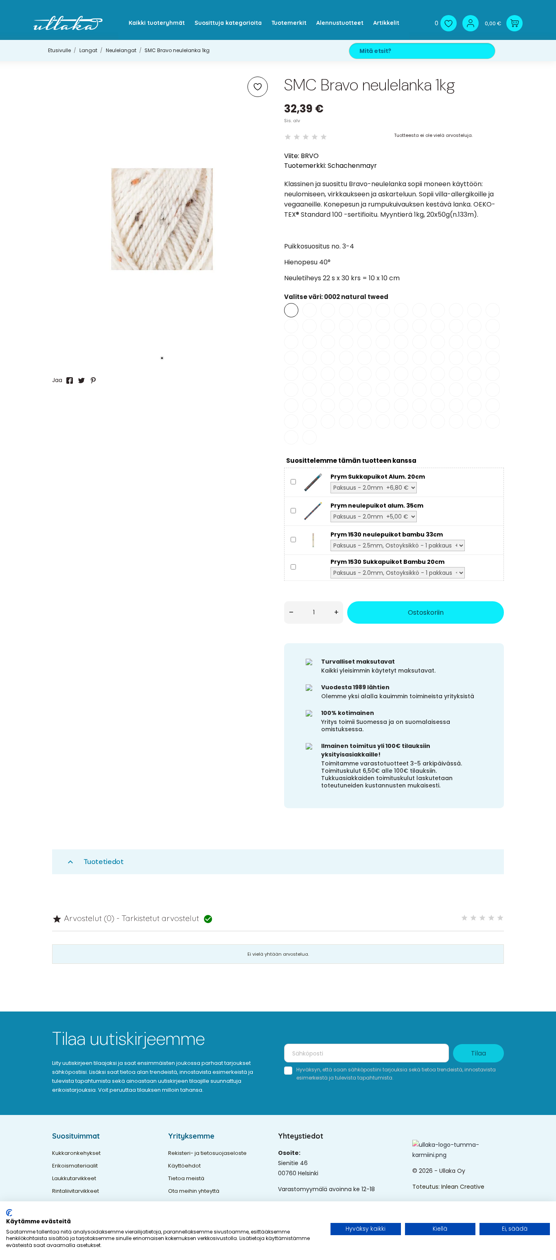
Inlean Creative (462, 1187)
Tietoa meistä (186, 1178)
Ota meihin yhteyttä (193, 1191)
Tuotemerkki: (305, 165)
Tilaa (478, 1053)
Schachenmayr (352, 165)
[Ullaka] (68, 23)
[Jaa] (69, 380)
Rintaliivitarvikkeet (75, 1191)
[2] (296, 137)
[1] (287, 137)
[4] (314, 137)
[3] (305, 137)
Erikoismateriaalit (75, 1166)
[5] (323, 137)
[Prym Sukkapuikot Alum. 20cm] (313, 482)
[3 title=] (482, 918)
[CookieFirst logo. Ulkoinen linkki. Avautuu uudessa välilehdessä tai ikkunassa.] (9, 1212)
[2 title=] (473, 918)
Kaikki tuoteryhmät (157, 22)
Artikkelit (386, 22)
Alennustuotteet (339, 22)
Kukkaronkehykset (76, 1153)
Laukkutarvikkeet (74, 1178)
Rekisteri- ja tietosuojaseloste (207, 1153)
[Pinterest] (93, 380)
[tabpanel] (162, 219)
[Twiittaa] (81, 380)
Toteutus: (426, 1187)
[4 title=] (491, 918)
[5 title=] (500, 918)
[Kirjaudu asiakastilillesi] (470, 23)
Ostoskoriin (426, 612)
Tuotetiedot (95, 862)
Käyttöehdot (184, 1166)
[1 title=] (464, 918)
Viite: (291, 156)
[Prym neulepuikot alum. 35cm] (313, 511)
